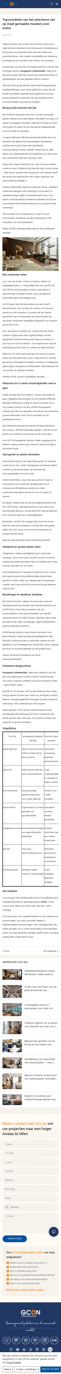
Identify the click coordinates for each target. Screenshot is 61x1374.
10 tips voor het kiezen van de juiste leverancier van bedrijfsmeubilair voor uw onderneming (40, 988)
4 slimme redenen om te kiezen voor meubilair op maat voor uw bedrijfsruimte (41, 1025)
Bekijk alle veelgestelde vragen (25, 1290)
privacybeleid (14, 1362)
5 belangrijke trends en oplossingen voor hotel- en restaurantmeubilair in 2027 (38, 1006)
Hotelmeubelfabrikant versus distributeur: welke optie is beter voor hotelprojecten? (39, 972)
